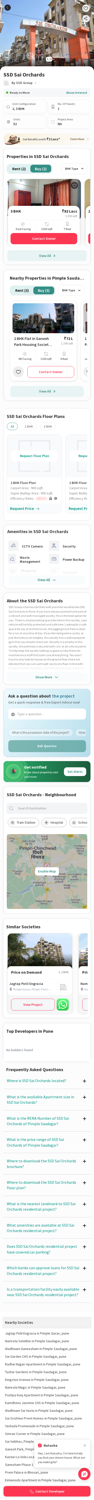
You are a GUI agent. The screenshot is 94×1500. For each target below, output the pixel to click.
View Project (33, 1004)
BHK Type (71, 168)
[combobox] (51, 808)
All (12, 426)
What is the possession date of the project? (40, 732)
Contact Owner (44, 238)
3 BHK (48, 426)
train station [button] (26, 822)
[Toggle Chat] (84, 1474)
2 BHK (29, 426)
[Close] (85, 1445)
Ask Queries (47, 746)
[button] (36, 498)
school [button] (83, 822)
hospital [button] (57, 822)
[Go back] (8, 7)
